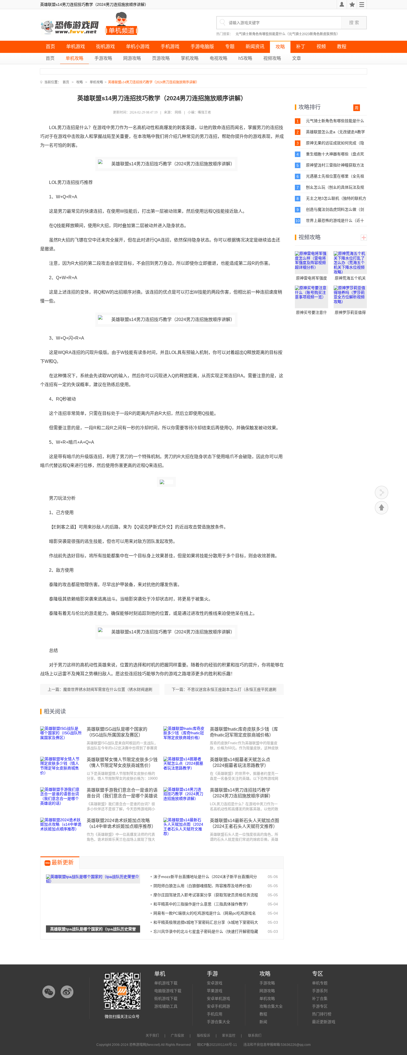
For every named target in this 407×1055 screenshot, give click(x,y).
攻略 (280, 47)
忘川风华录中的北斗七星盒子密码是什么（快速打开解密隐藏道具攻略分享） (205, 931)
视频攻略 (272, 58)
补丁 (300, 46)
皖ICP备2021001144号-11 (217, 1045)
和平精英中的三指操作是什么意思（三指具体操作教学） (201, 904)
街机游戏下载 (165, 998)
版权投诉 (203, 1036)
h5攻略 (245, 58)
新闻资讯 (255, 46)
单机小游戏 (138, 46)
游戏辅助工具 (165, 1006)
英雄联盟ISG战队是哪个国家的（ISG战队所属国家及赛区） (117, 732)
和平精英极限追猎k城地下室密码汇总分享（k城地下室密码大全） (205, 922)
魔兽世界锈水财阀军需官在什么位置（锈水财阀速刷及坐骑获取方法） (107, 691)
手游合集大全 (218, 1022)
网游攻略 (132, 58)
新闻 (263, 1022)
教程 (341, 46)
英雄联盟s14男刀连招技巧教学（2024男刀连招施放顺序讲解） (241, 793)
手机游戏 (170, 46)
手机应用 (214, 1014)
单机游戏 (75, 46)
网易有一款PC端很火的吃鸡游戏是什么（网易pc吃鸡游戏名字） (204, 913)
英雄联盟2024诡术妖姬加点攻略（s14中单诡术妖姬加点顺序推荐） (121, 823)
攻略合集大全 (271, 1006)
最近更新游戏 (323, 1022)
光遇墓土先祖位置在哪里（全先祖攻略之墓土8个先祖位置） (335, 176)
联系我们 (254, 1036)
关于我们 (152, 1036)
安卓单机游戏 (218, 998)
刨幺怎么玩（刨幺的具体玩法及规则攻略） (335, 187)
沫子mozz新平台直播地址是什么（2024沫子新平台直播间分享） (205, 876)
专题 (230, 46)
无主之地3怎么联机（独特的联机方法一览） (336, 198)
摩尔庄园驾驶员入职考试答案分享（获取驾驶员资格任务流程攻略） (205, 895)
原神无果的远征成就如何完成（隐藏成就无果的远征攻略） (335, 143)
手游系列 (320, 991)
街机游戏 (105, 46)
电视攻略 (218, 58)
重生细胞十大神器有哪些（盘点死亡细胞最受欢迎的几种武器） (335, 154)
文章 (296, 58)
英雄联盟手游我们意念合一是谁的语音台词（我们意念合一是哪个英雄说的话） (122, 793)
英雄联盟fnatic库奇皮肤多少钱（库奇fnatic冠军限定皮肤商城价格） (244, 732)
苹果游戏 (214, 991)
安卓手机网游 (218, 1006)
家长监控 (228, 1036)
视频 (321, 46)
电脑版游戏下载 (167, 991)
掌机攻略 (190, 58)
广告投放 (177, 1036)
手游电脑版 (202, 46)
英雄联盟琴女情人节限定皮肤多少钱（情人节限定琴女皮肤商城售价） (122, 762)
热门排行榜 (321, 1014)
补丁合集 (320, 998)
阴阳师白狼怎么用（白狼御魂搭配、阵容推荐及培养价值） (203, 886)
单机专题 (320, 983)
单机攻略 (74, 58)
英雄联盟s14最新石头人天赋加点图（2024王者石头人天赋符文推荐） (244, 823)
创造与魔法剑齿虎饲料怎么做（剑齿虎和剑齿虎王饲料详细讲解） (335, 209)
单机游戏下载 (165, 983)
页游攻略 (161, 58)
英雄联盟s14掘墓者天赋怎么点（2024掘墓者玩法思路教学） (240, 762)
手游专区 (320, 1006)
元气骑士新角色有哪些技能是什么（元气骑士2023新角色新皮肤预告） (288, 34)
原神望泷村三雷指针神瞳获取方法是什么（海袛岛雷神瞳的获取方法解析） (335, 165)
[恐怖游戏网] (70, 27)
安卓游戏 (214, 983)
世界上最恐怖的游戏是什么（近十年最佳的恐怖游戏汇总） (335, 221)
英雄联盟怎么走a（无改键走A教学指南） (335, 132)
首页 (50, 46)
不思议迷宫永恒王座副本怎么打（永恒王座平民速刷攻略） (231, 691)
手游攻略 (103, 58)
